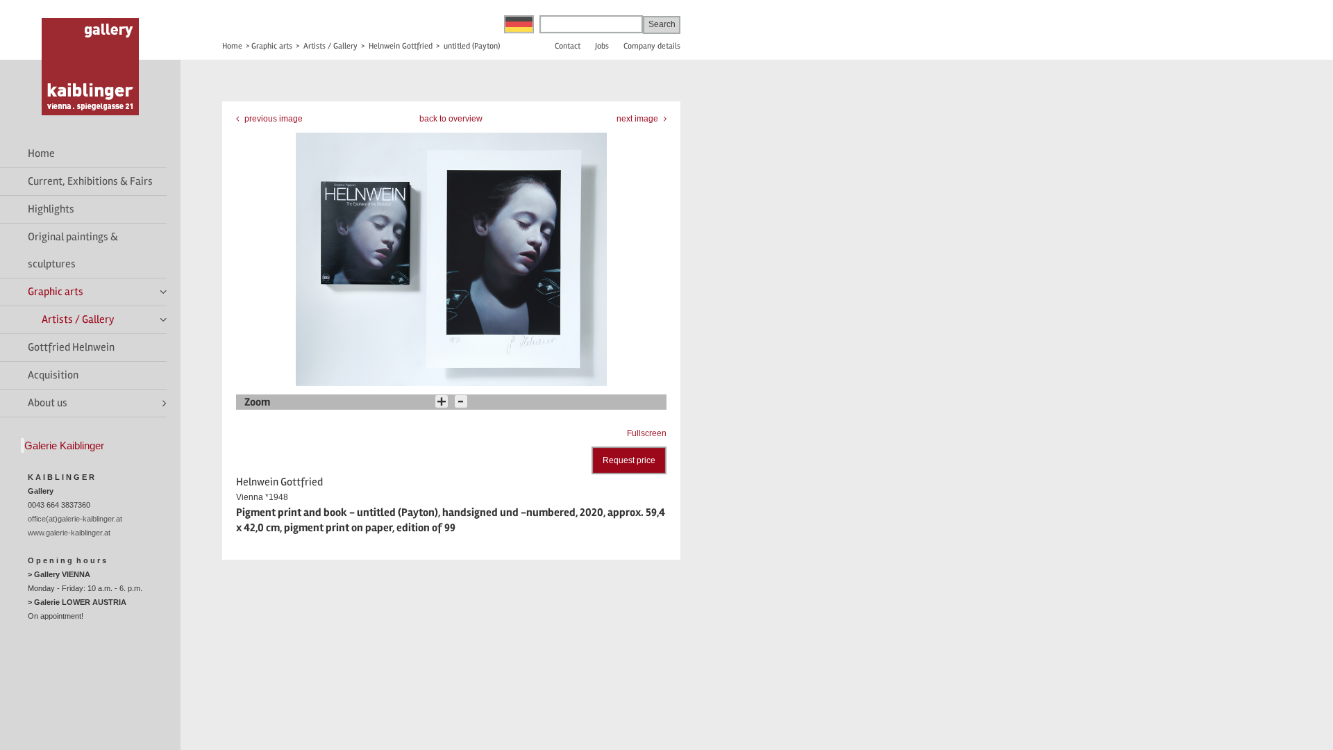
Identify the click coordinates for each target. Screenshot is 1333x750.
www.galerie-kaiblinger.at (69, 532)
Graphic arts (55, 292)
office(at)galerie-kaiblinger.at (75, 519)
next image (638, 119)
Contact (567, 46)
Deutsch (519, 24)
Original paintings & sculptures (73, 250)
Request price (629, 460)
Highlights (51, 209)
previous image (272, 119)
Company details (651, 46)
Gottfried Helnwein (71, 347)
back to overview (451, 119)
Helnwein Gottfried (401, 46)
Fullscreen (646, 433)
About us (47, 403)
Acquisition (53, 375)
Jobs (602, 46)
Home (41, 153)
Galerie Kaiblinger (64, 445)
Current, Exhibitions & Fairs (90, 181)
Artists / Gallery (78, 319)
